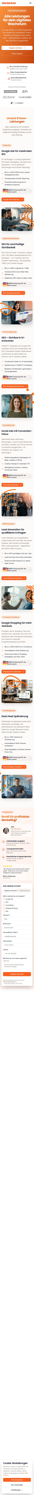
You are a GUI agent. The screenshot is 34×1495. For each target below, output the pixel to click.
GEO (7, 911)
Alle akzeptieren (17, 1480)
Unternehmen (7, 941)
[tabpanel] (17, 939)
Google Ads (9, 899)
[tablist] (17, 891)
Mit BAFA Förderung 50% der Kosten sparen (16, 191)
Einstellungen (16, 1490)
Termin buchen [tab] (24, 890)
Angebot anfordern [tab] (10, 890)
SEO (7, 902)
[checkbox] (4, 899)
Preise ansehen (17, 54)
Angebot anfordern (17, 974)
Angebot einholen (15, 48)
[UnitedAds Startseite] (9, 3)
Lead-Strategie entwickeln (12, 578)
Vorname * (6, 915)
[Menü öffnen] (30, 3)
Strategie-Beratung (12, 908)
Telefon (5, 949)
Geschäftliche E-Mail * (10, 932)
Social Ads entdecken (11, 485)
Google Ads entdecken (11, 199)
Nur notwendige (17, 1485)
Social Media (10, 905)
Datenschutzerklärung (9, 981)
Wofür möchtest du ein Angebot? (14, 896)
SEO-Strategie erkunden (11, 293)
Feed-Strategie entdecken (12, 767)
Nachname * (7, 923)
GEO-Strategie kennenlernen (13, 386)
